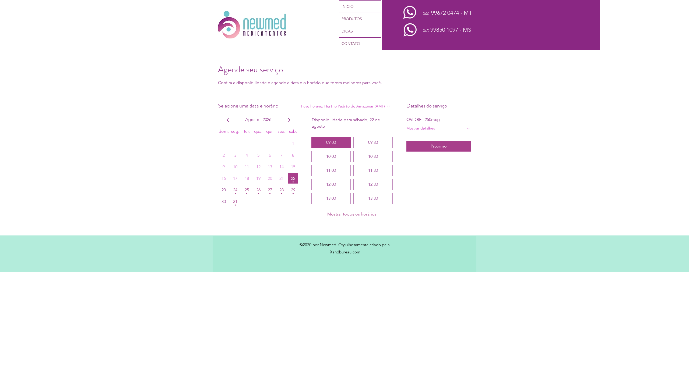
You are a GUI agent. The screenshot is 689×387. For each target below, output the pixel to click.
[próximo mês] (289, 120)
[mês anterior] (228, 120)
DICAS (347, 31)
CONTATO (351, 43)
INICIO (348, 6)
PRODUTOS (352, 18)
